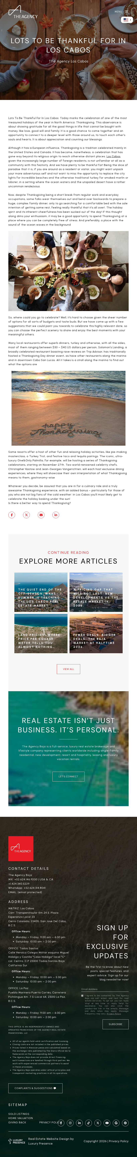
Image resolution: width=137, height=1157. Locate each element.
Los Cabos (113, 156)
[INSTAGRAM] (70, 1123)
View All (68, 669)
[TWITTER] (97, 1123)
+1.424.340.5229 (18, 883)
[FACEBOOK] (61, 1123)
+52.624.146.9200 (25, 879)
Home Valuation (20, 1118)
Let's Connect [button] (68, 776)
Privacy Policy (50, 1122)
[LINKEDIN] (79, 1123)
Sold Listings (18, 1114)
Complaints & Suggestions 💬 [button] (35, 1088)
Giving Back (17, 1122)
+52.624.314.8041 (35, 887)
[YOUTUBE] (107, 1123)
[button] (127, 20)
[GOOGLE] (116, 1123)
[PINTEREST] (125, 1123)
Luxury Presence (40, 1143)
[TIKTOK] (88, 1123)
